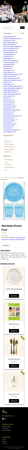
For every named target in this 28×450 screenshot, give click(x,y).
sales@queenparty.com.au (9, 415)
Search (22, 27)
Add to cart (14, 366)
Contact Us (4, 443)
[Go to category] (23, 33)
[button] (25, 184)
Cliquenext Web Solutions (16, 448)
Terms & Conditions (6, 430)
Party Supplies (4, 177)
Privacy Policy (5, 428)
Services (4, 441)
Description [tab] (6, 245)
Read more (14, 296)
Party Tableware (13, 177)
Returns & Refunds (6, 426)
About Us (4, 439)
